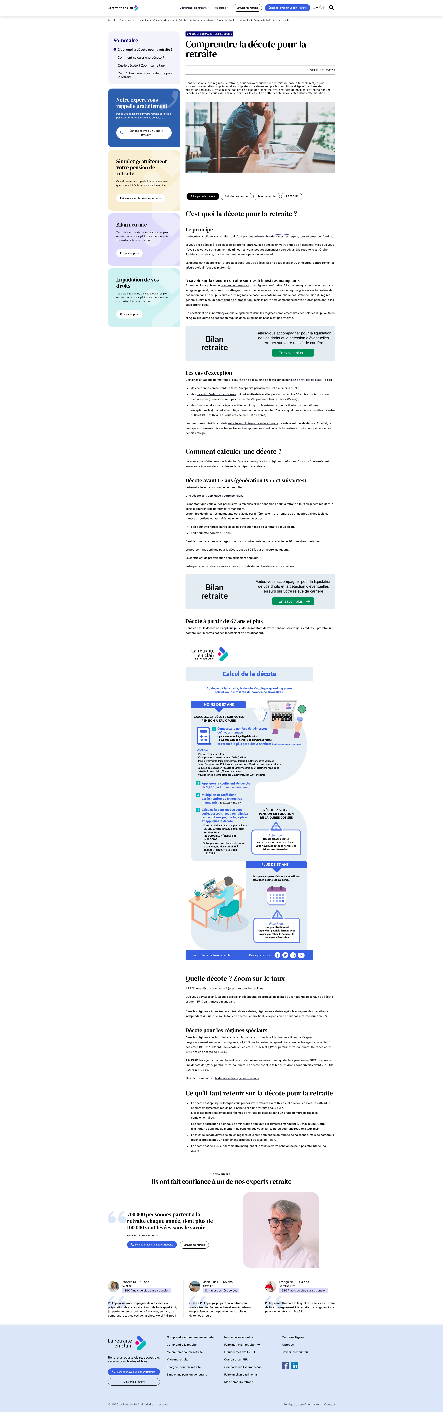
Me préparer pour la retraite (185, 1352)
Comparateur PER (236, 1359)
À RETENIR (292, 196)
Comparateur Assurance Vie (242, 1367)
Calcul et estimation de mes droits (209, 34)
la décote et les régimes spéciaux (237, 1078)
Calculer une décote (236, 196)
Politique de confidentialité (301, 1404)
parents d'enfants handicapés (216, 394)
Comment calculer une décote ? (141, 57)
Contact (329, 1404)
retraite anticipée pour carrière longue (253, 423)
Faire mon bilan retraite (239, 1344)
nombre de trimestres (235, 285)
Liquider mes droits (237, 1352)
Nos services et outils (238, 1337)
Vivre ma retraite (177, 1359)
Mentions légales (293, 1337)
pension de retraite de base (303, 379)
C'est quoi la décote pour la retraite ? (145, 49)
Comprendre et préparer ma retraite (190, 1337)
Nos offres (220, 7)
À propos (288, 1344)
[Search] (331, 7)
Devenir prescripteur (295, 1352)
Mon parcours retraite (238, 1382)
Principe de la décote (203, 196)
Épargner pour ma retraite (184, 1367)
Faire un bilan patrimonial (240, 1374)
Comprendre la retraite (193, 7)
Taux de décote (266, 196)
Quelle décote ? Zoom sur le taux (141, 65)
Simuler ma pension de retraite (187, 1374)
